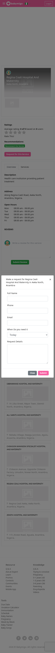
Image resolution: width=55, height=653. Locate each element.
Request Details (15, 341)
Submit (43, 373)
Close (32, 373)
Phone (10, 305)
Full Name (12, 293)
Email (10, 317)
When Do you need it (17, 329)
